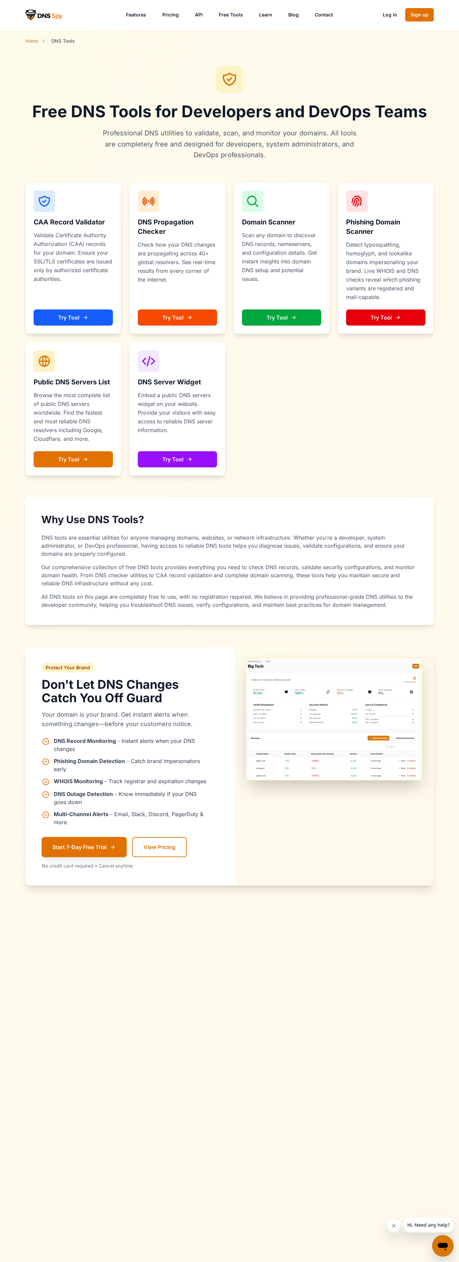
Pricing (170, 14)
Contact (324, 14)
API (199, 14)
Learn (265, 14)
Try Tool (68, 317)
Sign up (419, 14)
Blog (293, 14)
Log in (390, 14)
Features (136, 14)
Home (31, 41)
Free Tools (231, 14)
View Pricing (159, 847)
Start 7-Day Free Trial (79, 847)
